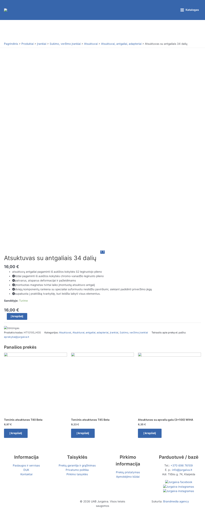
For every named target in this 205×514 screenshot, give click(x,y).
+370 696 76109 (182, 465)
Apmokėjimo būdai (128, 476)
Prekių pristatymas (128, 472)
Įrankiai (114, 332)
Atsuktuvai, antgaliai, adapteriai (90, 332)
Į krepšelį (17, 316)
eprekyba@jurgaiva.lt (16, 336)
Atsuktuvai (65, 332)
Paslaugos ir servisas (26, 465)
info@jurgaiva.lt (182, 469)
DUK (26, 469)
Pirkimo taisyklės (77, 474)
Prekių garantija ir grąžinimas (77, 465)
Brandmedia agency (176, 501)
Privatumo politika (77, 469)
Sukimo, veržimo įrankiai (134, 332)
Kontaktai (26, 474)
